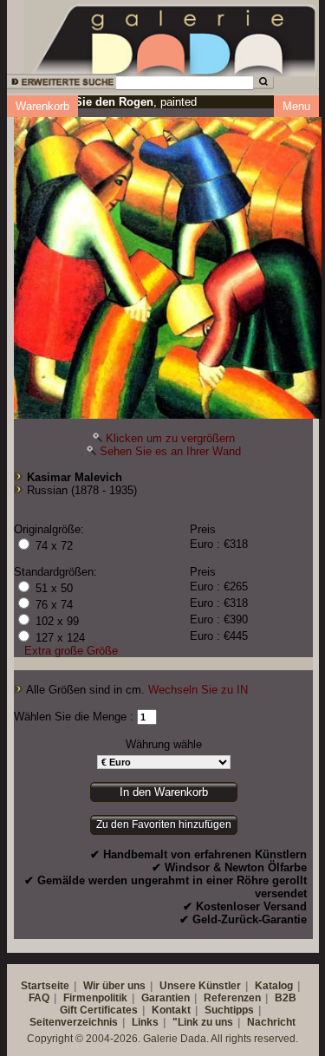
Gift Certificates (99, 1010)
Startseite (45, 986)
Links (145, 1022)
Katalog (274, 986)
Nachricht (271, 1022)
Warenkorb (42, 106)
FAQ (39, 998)
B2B (285, 998)
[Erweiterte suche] (60, 85)
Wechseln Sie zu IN (198, 689)
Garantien (165, 998)
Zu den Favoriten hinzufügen (163, 824)
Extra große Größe (71, 650)
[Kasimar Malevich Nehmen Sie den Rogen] (168, 263)
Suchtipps (229, 1010)
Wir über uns (114, 986)
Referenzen (232, 998)
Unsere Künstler (200, 986)
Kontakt (171, 1010)
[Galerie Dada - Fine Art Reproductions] (175, 37)
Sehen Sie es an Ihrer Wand (170, 451)
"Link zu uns (202, 1022)
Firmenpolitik (95, 998)
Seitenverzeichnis (73, 1022)
